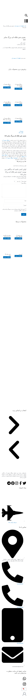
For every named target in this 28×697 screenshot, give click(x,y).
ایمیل (24, 205)
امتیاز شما (23, 181)
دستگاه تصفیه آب (6, 140)
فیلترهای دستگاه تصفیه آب (12, 158)
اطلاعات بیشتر (18, 88)
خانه (25, 26)
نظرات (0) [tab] (21, 132)
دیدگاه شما (23, 183)
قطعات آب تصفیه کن (19, 26)
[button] (14, 425)
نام (25, 200)
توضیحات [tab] (21, 131)
